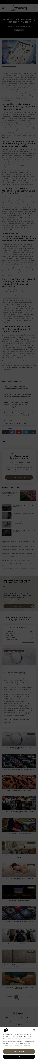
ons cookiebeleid (14, 1045)
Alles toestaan (19, 1051)
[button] (34, 1030)
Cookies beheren (19, 1057)
